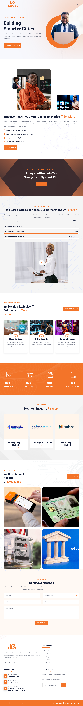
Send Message (40, 623)
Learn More (41, 184)
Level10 (16, 703)
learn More (40, 350)
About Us (30, 4)
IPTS (53, 4)
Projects (46, 4)
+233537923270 (13, 677)
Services (38, 4)
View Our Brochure (70, 309)
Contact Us (68, 4)
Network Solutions (41, 339)
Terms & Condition (57, 703)
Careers (67, 703)
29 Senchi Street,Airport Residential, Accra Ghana (16, 689)
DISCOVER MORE (9, 147)
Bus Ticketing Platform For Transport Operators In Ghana (58, 521)
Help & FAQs (47, 660)
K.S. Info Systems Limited (16, 442)
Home (24, 4)
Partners (60, 4)
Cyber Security (15, 339)
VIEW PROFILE (72, 476)
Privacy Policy (75, 703)
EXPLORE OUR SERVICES (11, 45)
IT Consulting (67, 339)
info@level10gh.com (14, 683)
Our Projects (47, 657)
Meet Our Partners (49, 654)
